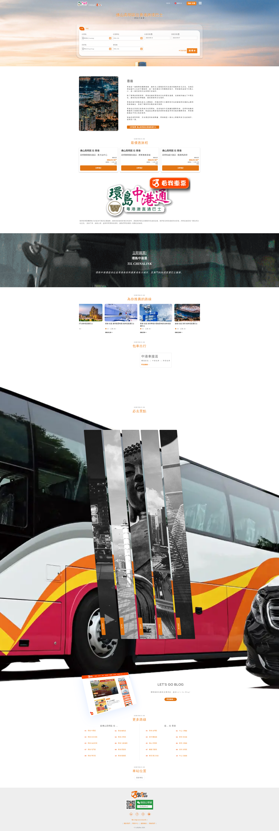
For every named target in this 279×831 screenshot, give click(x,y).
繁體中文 (179, 3)
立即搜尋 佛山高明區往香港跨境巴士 (143, 127)
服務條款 (144, 823)
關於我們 (127, 823)
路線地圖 (183, 50)
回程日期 (174, 34)
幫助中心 (135, 823)
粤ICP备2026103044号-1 (139, 820)
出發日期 (147, 34)
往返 (81, 28)
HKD (168, 3)
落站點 (115, 45)
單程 (87, 28)
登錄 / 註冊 (191, 3)
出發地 (84, 34)
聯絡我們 (152, 823)
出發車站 (116, 34)
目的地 (84, 45)
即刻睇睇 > (145, 364)
